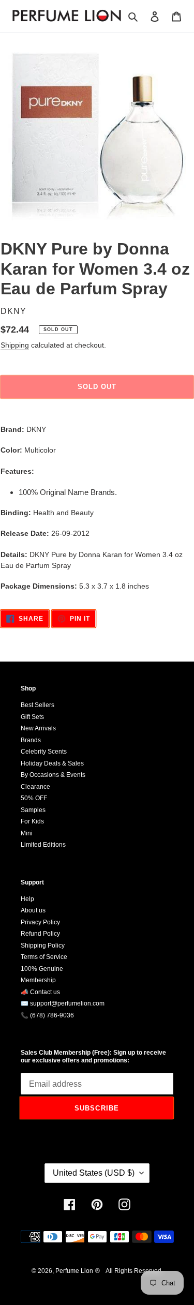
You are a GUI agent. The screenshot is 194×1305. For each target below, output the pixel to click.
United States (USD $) (94, 1172)
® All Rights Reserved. (129, 1270)
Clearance (35, 786)
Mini (27, 833)
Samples (33, 810)
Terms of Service (44, 957)
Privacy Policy (40, 922)
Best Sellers (37, 705)
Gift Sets (32, 717)
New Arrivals (38, 728)
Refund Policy (40, 933)
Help (27, 899)
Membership (38, 980)
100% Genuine (42, 968)
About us (33, 910)
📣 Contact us (40, 992)
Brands (31, 740)
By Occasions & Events (53, 774)
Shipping (15, 345)
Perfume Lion (74, 1270)
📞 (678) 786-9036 (47, 1015)
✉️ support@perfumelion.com (63, 1003)
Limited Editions (43, 844)
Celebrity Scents (44, 751)
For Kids (32, 821)
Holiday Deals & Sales (52, 763)
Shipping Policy (43, 945)
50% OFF (34, 798)
